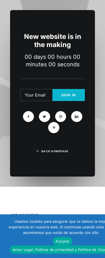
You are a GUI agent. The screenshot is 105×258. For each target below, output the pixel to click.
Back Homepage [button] (54, 151)
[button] (28, 116)
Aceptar (62, 241)
